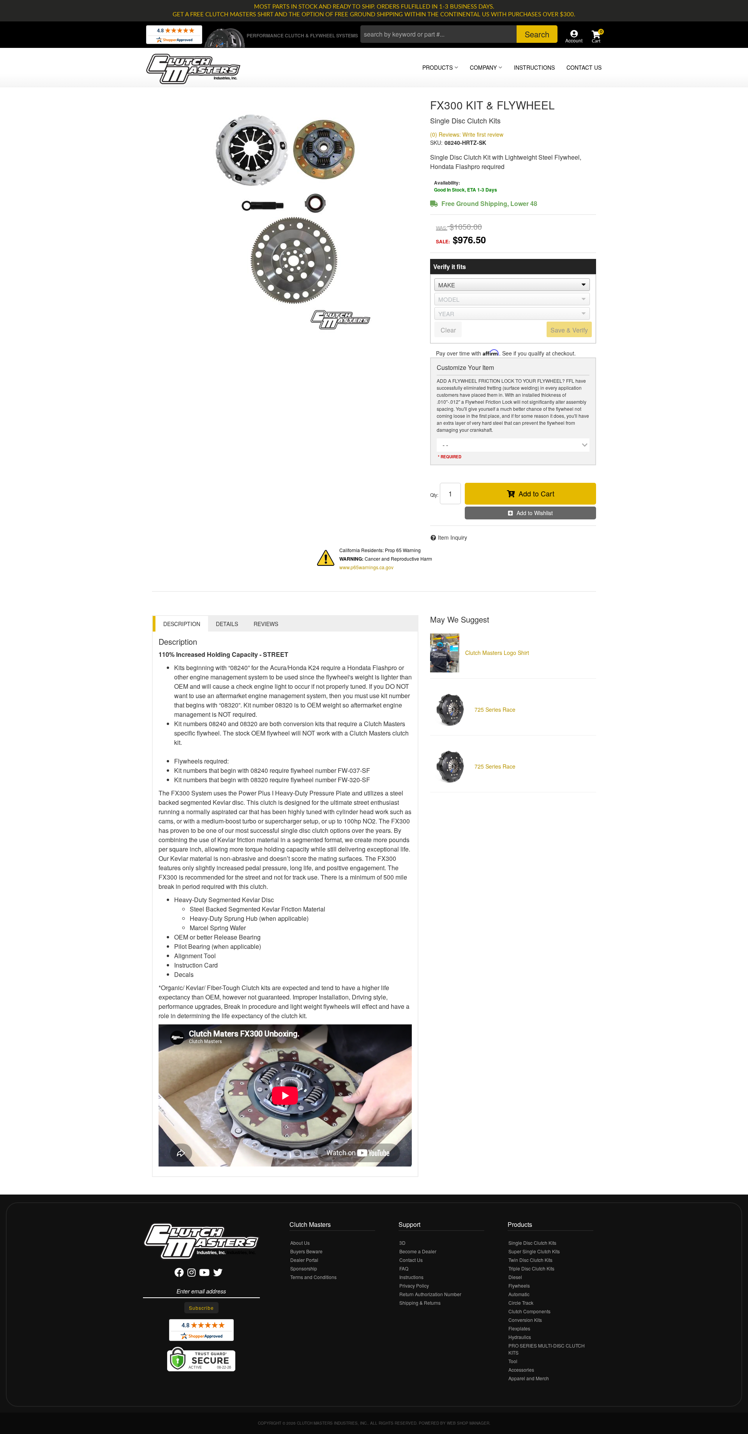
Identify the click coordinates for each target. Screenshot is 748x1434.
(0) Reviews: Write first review (466, 134)
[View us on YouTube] (204, 1273)
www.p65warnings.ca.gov (366, 567)
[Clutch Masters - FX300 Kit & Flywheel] (285, 216)
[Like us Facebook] (179, 1273)
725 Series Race (495, 709)
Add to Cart (536, 493)
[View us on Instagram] (191, 1273)
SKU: (436, 142)
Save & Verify (569, 330)
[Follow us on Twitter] (217, 1273)
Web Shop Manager (468, 1423)
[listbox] (512, 284)
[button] (458, 34)
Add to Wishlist (535, 513)
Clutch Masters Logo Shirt (497, 652)
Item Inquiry (452, 537)
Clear (448, 330)
